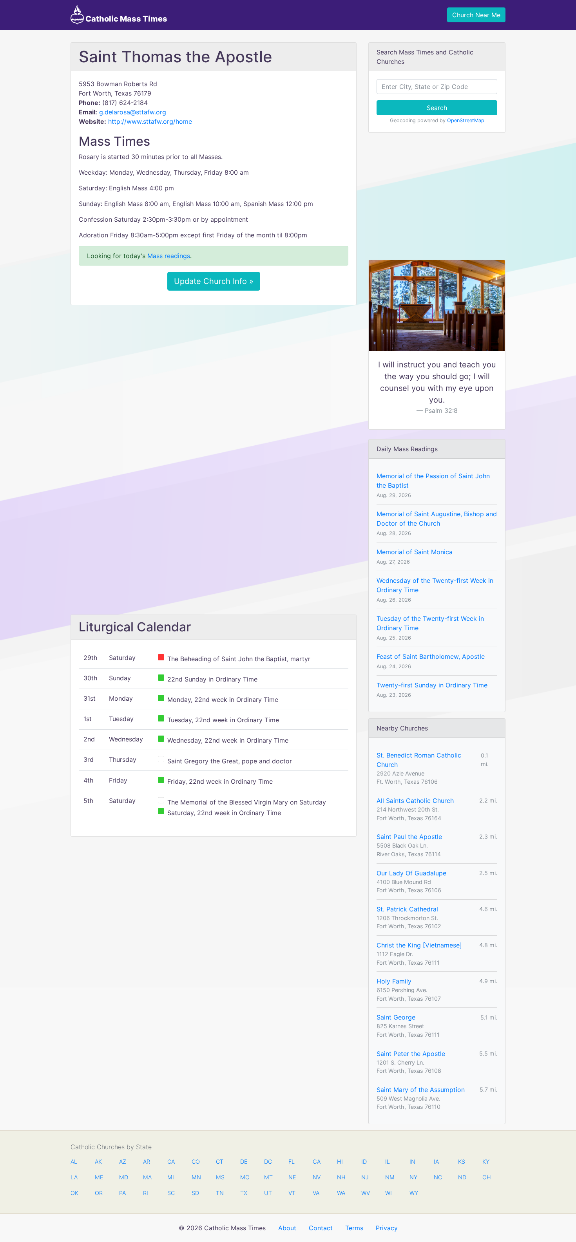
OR (99, 1193)
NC (438, 1177)
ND (462, 1177)
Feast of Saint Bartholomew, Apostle (431, 656)
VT (291, 1193)
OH (486, 1177)
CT (219, 1161)
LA (74, 1177)
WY (413, 1193)
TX (243, 1193)
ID (364, 1161)
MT (268, 1177)
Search (437, 108)
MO (244, 1177)
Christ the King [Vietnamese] (419, 945)
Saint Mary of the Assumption (421, 1090)
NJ (365, 1177)
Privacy (387, 1228)
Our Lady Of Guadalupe (411, 873)
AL (74, 1161)
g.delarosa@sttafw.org (132, 112)
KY (485, 1161)
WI (388, 1193)
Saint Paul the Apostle (409, 837)
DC (268, 1161)
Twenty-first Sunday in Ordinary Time (432, 685)
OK (74, 1193)
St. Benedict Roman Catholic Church (419, 759)
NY (413, 1177)
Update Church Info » (214, 281)
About (287, 1228)
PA (122, 1193)
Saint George (396, 1017)
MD (123, 1177)
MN (195, 1177)
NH (341, 1177)
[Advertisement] (214, 369)
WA (341, 1193)
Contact (321, 1228)
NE (292, 1177)
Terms (354, 1228)
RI (145, 1193)
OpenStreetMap (465, 120)
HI (340, 1161)
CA (171, 1161)
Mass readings (168, 256)
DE (244, 1161)
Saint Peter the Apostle (411, 1054)
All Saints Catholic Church (415, 800)
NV (317, 1177)
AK (98, 1161)
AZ (122, 1161)
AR (146, 1161)
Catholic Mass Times (125, 19)
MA (147, 1177)
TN (220, 1193)
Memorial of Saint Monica (415, 552)
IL (387, 1161)
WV (365, 1193)
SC (171, 1193)
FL (291, 1161)
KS (461, 1161)
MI (170, 1177)
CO (195, 1161)
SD (195, 1193)
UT (268, 1193)
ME (99, 1177)
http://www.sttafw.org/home (150, 121)
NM (389, 1177)
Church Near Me (476, 15)
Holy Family (394, 981)
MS (220, 1177)
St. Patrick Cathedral (407, 909)
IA (436, 1161)
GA (317, 1161)
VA (316, 1193)
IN (412, 1161)
